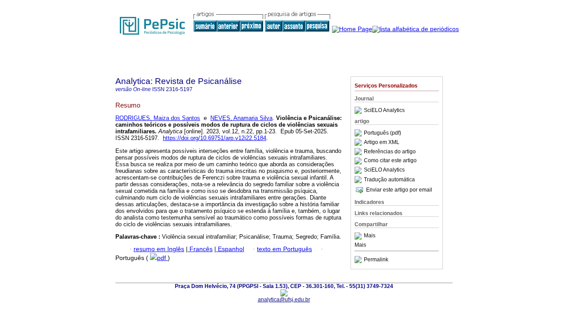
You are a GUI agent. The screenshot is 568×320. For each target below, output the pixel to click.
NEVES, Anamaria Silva (241, 118)
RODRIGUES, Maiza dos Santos (157, 118)
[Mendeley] (359, 236)
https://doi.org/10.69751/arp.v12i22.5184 (214, 138)
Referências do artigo (390, 151)
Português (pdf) (382, 133)
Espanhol (230, 249)
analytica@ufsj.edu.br (284, 299)
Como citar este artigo (390, 161)
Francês (200, 249)
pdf (162, 258)
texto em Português (284, 249)
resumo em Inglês (159, 249)
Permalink (376, 259)
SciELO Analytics (384, 110)
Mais (369, 236)
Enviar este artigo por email (399, 190)
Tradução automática (389, 179)
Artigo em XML (381, 142)
